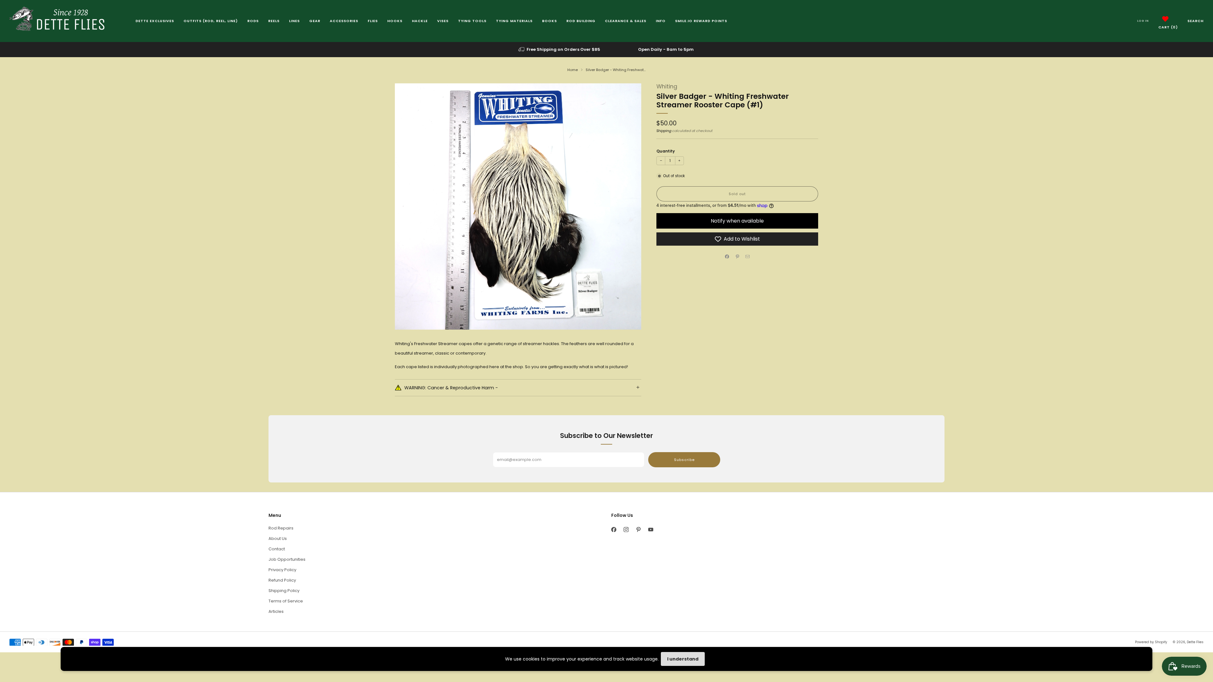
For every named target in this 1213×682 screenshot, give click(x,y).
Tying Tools (472, 20)
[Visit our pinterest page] (638, 529)
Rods (253, 20)
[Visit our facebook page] (613, 529)
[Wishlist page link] (1165, 19)
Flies (373, 20)
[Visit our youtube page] (650, 529)
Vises (443, 20)
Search (1195, 20)
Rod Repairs (281, 528)
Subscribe (684, 459)
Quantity (665, 151)
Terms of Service (286, 601)
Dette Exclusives (155, 20)
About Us (278, 538)
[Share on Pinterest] (737, 256)
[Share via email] (748, 256)
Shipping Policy (284, 591)
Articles (276, 611)
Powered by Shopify (1151, 642)
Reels (274, 20)
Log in (1143, 21)
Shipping (663, 130)
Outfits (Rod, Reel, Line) (211, 20)
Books (549, 20)
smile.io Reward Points (701, 20)
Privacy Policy (282, 570)
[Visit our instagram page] (626, 529)
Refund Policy (282, 580)
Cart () (1168, 27)
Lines (294, 20)
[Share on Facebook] (727, 256)
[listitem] (559, 49)
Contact (277, 549)
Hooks (394, 20)
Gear (314, 20)
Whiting (666, 86)
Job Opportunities (287, 559)
